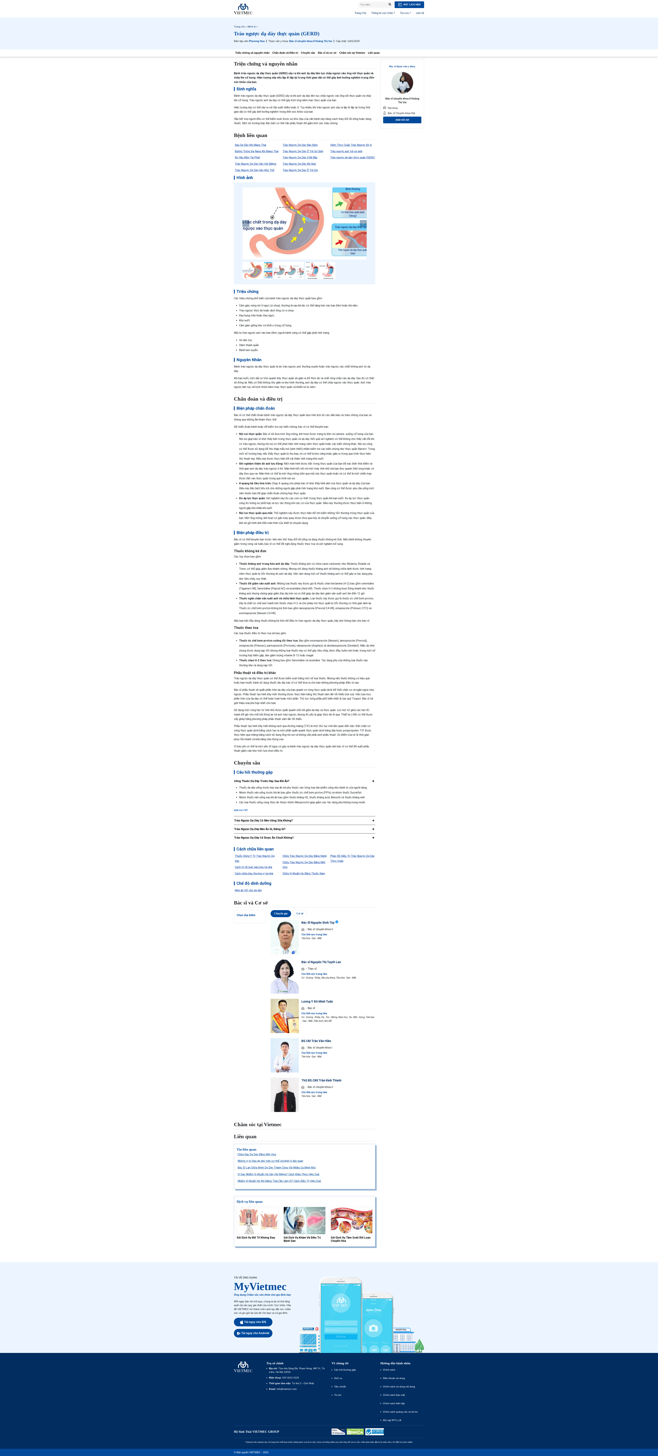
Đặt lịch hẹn (412, 4)
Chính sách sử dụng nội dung (399, 1386)
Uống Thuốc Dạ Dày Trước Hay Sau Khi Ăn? (261, 781)
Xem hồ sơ (402, 119)
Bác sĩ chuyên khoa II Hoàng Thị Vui (310, 41)
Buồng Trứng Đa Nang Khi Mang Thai (256, 151)
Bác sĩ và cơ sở (327, 52)
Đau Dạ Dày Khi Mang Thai (250, 145)
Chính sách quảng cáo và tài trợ (400, 1411)
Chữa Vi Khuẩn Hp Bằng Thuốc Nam (304, 873)
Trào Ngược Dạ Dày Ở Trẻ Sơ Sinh (303, 151)
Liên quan (374, 52)
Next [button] (363, 223)
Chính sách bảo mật (394, 1395)
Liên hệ (420, 12)
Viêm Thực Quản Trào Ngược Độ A (351, 145)
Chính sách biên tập (394, 1403)
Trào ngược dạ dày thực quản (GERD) (352, 157)
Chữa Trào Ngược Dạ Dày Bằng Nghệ (305, 856)
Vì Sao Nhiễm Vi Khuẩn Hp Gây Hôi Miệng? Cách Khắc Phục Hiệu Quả (278, 1174)
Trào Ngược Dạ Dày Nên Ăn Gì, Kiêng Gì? (259, 829)
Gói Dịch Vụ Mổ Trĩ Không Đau (256, 1237)
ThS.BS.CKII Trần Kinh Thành (321, 1080)
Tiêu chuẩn (340, 1386)
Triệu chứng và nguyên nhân (252, 52)
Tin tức (338, 1395)
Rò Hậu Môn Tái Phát (247, 157)
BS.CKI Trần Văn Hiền (316, 1041)
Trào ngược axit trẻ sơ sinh (346, 151)
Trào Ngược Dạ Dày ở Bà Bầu (300, 157)
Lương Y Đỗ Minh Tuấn (317, 1001)
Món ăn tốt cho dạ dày (248, 890)
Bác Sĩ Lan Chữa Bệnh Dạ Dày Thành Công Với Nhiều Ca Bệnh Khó (276, 1167)
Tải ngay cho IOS (255, 1322)
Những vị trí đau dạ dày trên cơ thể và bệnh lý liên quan (270, 1161)
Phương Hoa (257, 41)
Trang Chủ (360, 12)
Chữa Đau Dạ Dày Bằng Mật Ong (256, 1154)
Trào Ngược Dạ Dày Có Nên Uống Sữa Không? (263, 820)
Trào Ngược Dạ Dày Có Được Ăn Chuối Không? (264, 837)
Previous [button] (245, 223)
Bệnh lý (252, 26)
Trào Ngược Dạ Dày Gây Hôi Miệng (255, 163)
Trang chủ (239, 26)
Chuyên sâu (308, 52)
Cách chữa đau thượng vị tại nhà (254, 873)
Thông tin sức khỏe (382, 12)
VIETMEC (243, 9)
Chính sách (389, 1369)
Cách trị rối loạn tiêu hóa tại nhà (253, 867)
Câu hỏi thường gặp (345, 1369)
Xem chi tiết (241, 810)
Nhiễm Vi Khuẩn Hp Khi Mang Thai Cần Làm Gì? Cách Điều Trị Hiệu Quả (279, 1181)
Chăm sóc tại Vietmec (352, 52)
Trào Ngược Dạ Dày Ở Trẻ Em (300, 170)
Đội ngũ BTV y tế (392, 1420)
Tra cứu (404, 12)
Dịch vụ (338, 1378)
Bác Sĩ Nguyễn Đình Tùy (317, 922)
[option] (304, 223)
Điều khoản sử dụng (394, 1378)
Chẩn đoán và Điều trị (285, 52)
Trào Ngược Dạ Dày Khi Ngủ (299, 163)
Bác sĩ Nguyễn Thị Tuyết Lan (321, 962)
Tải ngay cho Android (255, 1333)
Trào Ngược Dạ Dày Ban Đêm (300, 145)
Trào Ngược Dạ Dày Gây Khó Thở (254, 170)
